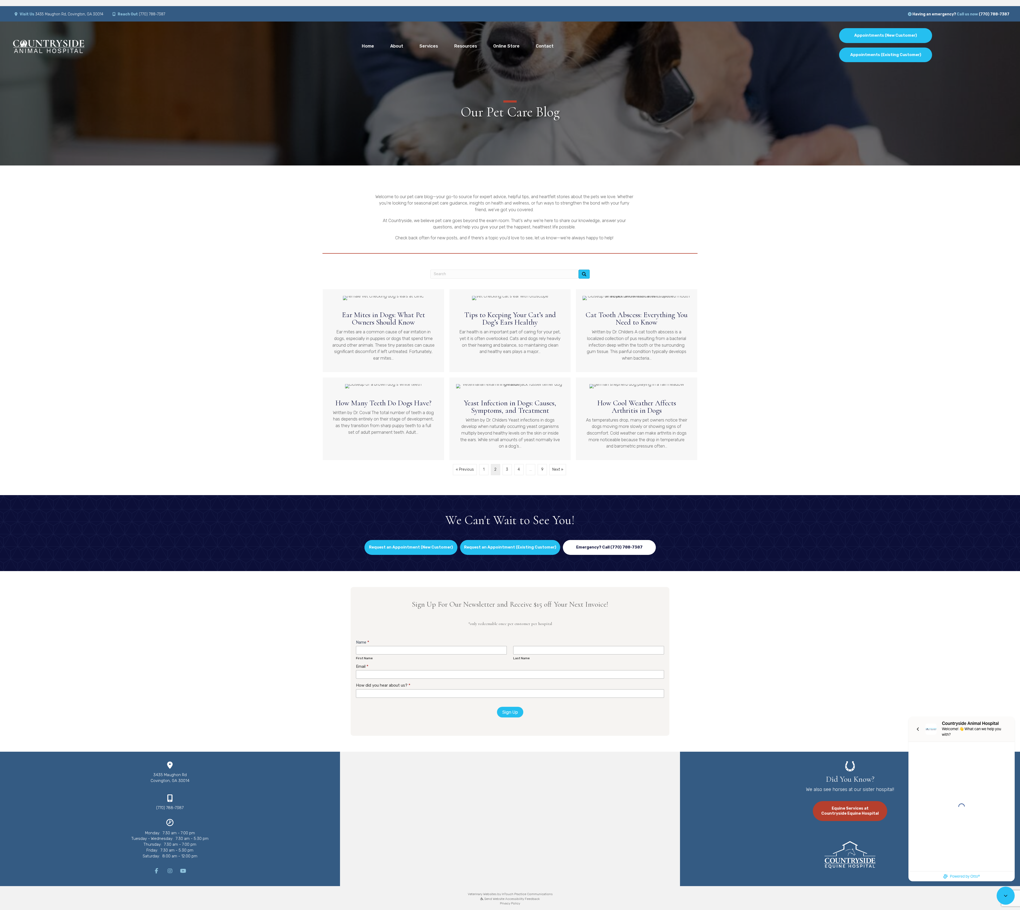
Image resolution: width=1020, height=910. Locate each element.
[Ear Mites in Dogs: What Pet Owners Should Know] (383, 330)
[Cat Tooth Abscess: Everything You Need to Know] (636, 330)
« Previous (465, 469)
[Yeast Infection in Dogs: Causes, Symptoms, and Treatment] (510, 418)
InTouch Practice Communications (527, 894)
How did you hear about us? (383, 685)
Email (362, 666)
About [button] (396, 46)
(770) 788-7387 (152, 14)
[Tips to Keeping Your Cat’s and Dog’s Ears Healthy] (510, 330)
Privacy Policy (510, 903)
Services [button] (428, 46)
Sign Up (510, 712)
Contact (545, 46)
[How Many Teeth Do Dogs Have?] (383, 418)
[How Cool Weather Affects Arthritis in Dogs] (636, 418)
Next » (557, 469)
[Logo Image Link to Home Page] (48, 45)
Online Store (506, 46)
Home (368, 46)
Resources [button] (465, 46)
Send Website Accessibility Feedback (511, 899)
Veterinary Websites (482, 894)
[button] (609, 547)
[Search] (584, 274)
